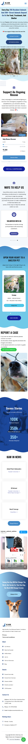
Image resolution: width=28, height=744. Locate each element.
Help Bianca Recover (9, 139)
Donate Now (14, 157)
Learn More (14, 233)
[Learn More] (14, 214)
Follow (24, 532)
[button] (25, 3)
